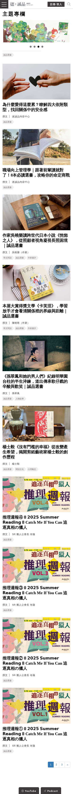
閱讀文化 (20, 469)
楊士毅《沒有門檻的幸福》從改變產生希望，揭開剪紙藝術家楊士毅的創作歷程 (35, 452)
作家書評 (32, 258)
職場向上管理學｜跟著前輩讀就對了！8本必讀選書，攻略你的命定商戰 (36, 172)
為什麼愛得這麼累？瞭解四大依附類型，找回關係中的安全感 (35, 107)
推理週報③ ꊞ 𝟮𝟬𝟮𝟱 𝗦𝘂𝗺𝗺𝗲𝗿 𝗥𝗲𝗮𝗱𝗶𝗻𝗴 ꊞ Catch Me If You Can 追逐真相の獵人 (35, 593)
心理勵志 (32, 469)
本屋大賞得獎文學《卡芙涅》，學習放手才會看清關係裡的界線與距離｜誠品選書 (35, 311)
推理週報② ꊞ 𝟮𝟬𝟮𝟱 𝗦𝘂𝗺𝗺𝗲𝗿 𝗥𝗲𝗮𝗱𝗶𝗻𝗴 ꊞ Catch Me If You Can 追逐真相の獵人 (35, 663)
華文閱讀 (7, 258)
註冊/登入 (56, 4)
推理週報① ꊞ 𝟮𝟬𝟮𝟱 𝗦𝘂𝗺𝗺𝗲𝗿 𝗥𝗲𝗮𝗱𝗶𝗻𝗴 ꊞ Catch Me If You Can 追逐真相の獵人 (35, 734)
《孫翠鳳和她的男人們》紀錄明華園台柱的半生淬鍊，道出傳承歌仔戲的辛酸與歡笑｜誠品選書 (35, 381)
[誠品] (22, 4)
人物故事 (20, 399)
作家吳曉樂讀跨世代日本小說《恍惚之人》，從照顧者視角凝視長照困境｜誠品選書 (35, 240)
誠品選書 (7, 55)
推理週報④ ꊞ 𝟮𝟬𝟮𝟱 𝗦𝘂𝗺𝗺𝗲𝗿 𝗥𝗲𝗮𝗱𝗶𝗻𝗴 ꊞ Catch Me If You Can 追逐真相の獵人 (35, 522)
